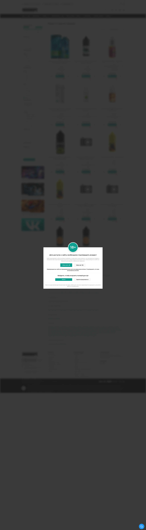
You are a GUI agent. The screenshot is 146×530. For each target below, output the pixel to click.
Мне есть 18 (66, 265)
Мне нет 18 (79, 265)
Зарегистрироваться (82, 279)
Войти (63, 279)
